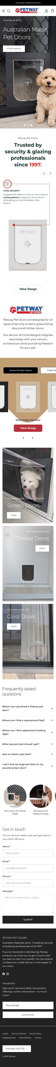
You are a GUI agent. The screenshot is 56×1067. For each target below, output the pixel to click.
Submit (28, 919)
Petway (12, 1056)
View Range (28, 50)
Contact (38, 1038)
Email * (6, 861)
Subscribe (28, 1015)
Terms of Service (19, 1034)
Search (5, 1034)
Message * (8, 891)
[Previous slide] (44, 173)
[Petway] (28, 10)
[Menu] (3, 10)
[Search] (10, 10)
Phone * (7, 876)
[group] (15, 799)
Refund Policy (25, 1038)
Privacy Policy (35, 1034)
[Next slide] (50, 173)
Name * (6, 846)
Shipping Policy (9, 1038)
